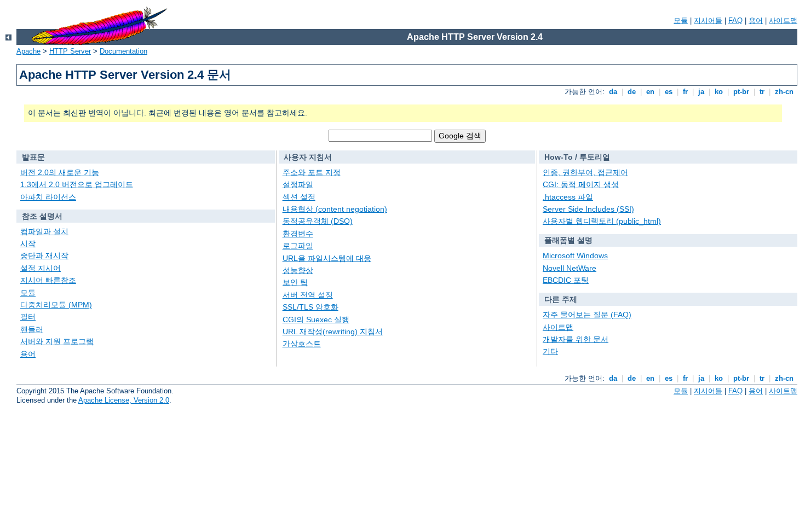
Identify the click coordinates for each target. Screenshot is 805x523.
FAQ (735, 20)
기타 (550, 351)
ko (718, 92)
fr (685, 92)
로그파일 (298, 245)
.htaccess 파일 (568, 197)
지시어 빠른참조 (48, 280)
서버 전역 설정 (308, 294)
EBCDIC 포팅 (566, 280)
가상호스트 (302, 343)
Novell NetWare (569, 268)
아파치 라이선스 (48, 197)
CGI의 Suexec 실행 (316, 319)
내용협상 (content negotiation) (335, 209)
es (669, 92)
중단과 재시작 (44, 255)
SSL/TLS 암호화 (310, 307)
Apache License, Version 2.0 (123, 400)
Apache (28, 51)
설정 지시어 (40, 268)
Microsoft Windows (575, 255)
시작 (28, 243)
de (631, 92)
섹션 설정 (299, 197)
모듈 (681, 20)
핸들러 (31, 329)
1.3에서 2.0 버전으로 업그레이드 (76, 184)
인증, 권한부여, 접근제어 (585, 172)
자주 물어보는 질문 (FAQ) (587, 314)
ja (701, 92)
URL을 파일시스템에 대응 (327, 258)
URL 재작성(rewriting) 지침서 (333, 331)
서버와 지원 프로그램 (57, 341)
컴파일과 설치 (44, 231)
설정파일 (298, 184)
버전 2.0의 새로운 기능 (59, 172)
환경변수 (298, 233)
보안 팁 (295, 282)
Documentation (123, 51)
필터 (28, 316)
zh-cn (784, 92)
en (650, 92)
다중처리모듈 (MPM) (56, 304)
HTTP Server (70, 51)
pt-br (741, 92)
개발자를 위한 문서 (575, 339)
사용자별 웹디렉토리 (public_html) (602, 221)
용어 (756, 20)
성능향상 (298, 270)
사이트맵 (783, 20)
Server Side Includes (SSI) (588, 209)
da (613, 92)
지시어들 (708, 20)
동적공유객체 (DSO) (318, 221)
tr (762, 92)
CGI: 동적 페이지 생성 (581, 184)
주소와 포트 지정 (312, 172)
